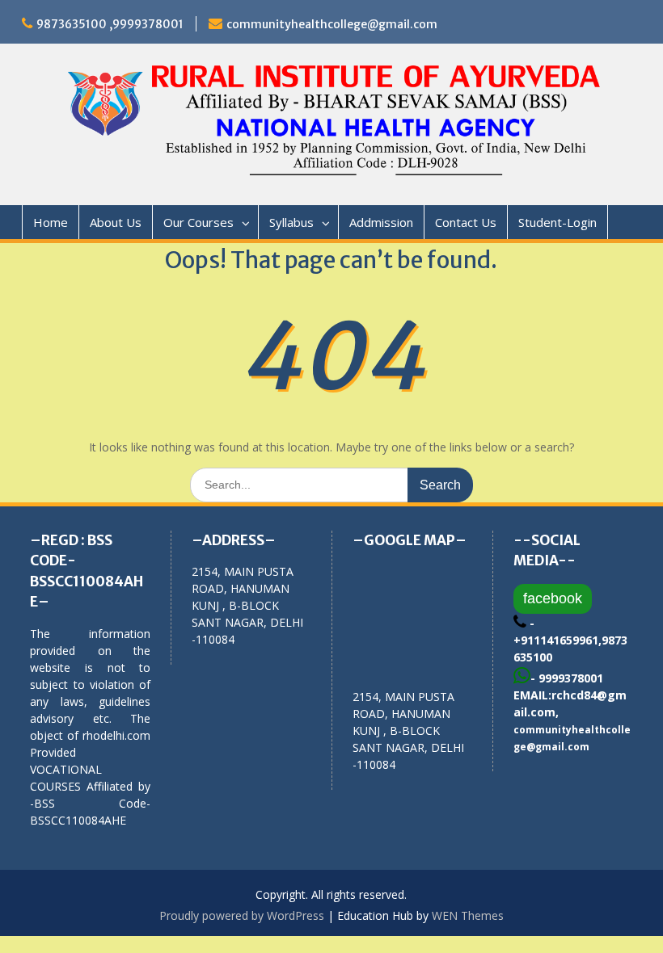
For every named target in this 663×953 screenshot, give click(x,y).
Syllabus (291, 222)
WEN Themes (468, 915)
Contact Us (465, 222)
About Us (115, 222)
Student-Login (557, 222)
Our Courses (198, 222)
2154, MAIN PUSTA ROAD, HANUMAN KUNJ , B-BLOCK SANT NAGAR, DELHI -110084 (408, 730)
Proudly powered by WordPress (241, 915)
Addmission (381, 222)
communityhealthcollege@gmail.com (331, 24)
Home (50, 222)
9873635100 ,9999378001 (110, 24)
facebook (552, 598)
